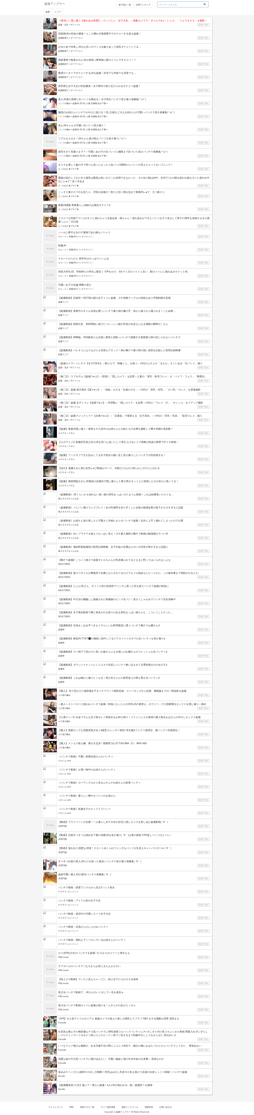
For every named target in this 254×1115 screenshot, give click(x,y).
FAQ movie (63, 957)
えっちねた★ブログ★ (68, 168)
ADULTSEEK (64, 563)
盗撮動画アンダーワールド (70, 37)
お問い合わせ (165, 1106)
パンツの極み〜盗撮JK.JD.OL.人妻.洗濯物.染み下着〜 (83, 103)
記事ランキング (143, 4)
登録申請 (149, 1106)
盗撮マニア (63, 301)
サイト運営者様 (108, 1106)
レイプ (58, 11)
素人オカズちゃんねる (68, 498)
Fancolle (62, 1022)
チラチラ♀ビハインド (68, 891)
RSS (71, 1106)
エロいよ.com (64, 760)
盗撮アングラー (123, 1111)
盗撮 (48, 11)
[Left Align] (204, 4)
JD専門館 (62, 825)
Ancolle (61, 1075)
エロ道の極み (64, 695)
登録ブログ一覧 (87, 1106)
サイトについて (56, 1106)
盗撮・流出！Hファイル (69, 24)
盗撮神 (61, 629)
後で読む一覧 (125, 4)
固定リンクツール (130, 1106)
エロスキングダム (66, 432)
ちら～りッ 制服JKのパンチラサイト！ (76, 236)
